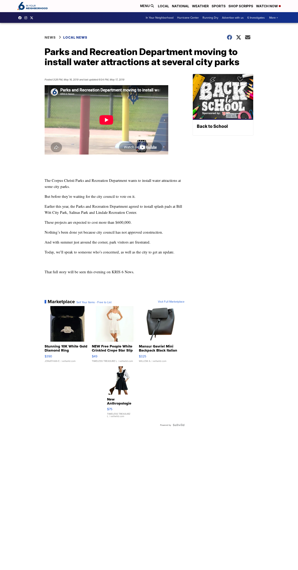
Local (163, 6)
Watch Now (267, 6)
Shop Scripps (240, 6)
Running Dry (210, 18)
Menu (145, 6)
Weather (200, 6)
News (50, 37)
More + (273, 18)
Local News (75, 37)
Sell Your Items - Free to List (93, 302)
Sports (219, 6)
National (180, 6)
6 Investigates (256, 18)
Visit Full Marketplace (171, 301)
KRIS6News (21, 17)
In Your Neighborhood (160, 18)
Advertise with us (233, 18)
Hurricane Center (188, 18)
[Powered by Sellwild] (178, 425)
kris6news (26, 17)
